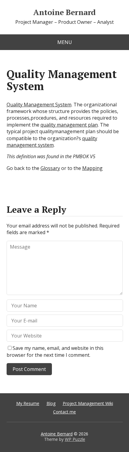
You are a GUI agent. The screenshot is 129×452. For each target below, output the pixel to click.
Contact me (64, 412)
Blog (51, 403)
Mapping (92, 168)
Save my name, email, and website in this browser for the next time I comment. (55, 351)
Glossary (50, 168)
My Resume (27, 403)
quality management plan (69, 124)
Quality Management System (39, 104)
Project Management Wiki (88, 403)
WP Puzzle (75, 439)
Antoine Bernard (64, 12)
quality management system (52, 141)
